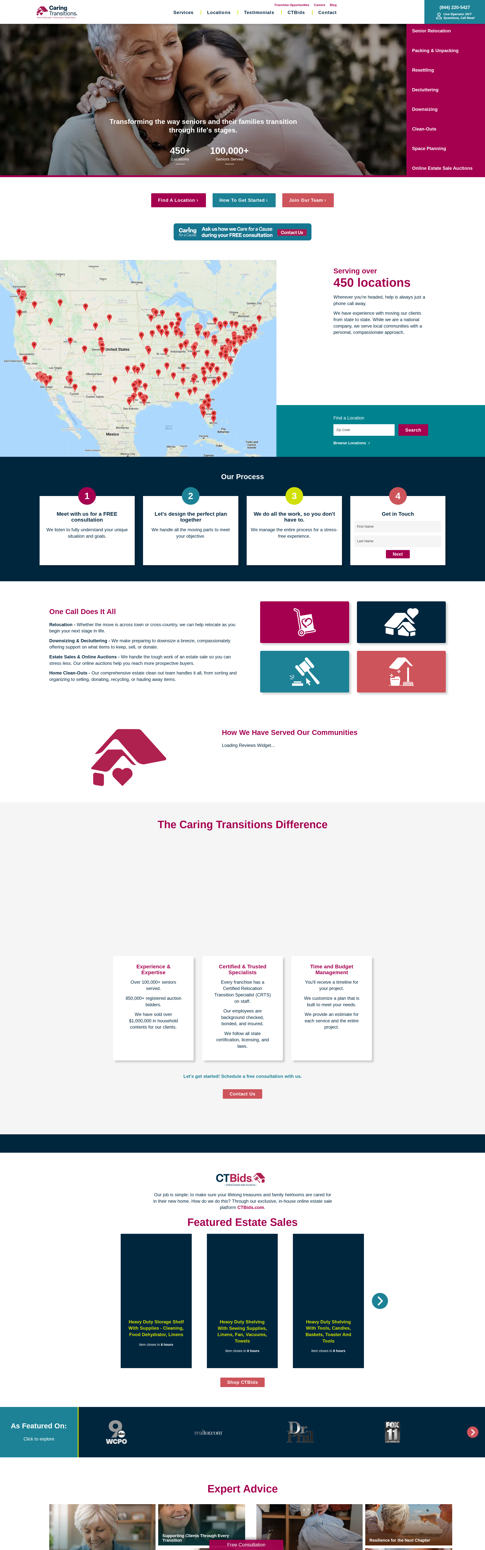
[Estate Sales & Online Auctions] (304, 671)
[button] (105, 1301)
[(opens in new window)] (116, 1432)
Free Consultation (246, 1545)
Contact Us (242, 1093)
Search (413, 430)
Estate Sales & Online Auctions (83, 656)
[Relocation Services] (304, 622)
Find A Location (176, 200)
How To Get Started (242, 200)
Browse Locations (350, 443)
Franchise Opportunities (292, 5)
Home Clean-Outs (68, 672)
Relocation (61, 624)
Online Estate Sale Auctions (442, 168)
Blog (333, 5)
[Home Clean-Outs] (401, 671)
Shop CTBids (246, 1383)
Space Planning (429, 148)
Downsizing (425, 109)
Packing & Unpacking (435, 50)
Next (398, 554)
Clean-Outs (424, 128)
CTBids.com (250, 1207)
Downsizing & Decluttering (78, 640)
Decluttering (425, 89)
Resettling (423, 70)
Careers (319, 5)
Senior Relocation (431, 30)
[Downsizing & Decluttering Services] (401, 622)
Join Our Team (306, 200)
